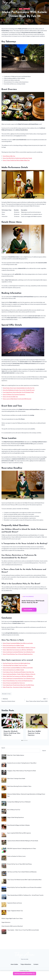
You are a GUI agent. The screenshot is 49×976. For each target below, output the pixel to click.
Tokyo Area (22, 20)
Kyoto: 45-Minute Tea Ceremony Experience (14, 394)
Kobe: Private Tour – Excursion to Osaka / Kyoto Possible (17, 687)
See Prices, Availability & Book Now (23, 973)
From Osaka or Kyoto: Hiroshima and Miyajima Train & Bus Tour (18, 672)
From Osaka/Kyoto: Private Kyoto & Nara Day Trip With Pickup (18, 685)
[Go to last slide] (4, 726)
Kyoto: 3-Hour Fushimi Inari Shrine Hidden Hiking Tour (16, 160)
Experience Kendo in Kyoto (8, 700)
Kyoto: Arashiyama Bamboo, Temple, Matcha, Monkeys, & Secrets (19, 647)
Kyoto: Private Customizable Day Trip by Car (14, 683)
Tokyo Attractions (25, 964)
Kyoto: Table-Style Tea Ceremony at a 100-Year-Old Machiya (18, 649)
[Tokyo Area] (9, 3)
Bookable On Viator (6, 693)
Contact (35, 964)
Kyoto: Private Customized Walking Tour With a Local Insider (18, 643)
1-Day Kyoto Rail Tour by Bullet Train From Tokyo (15, 665)
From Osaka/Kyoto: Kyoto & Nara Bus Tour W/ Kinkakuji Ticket (18, 392)
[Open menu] (45, 2)
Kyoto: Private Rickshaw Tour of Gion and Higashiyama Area (18, 654)
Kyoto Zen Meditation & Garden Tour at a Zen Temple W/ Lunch (19, 390)
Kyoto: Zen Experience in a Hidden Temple (13, 645)
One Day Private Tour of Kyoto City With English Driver (16, 663)
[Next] (45, 726)
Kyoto (20, 8)
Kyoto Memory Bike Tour (9, 156)
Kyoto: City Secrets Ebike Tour (10, 396)
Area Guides (14, 964)
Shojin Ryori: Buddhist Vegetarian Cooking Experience (34, 733)
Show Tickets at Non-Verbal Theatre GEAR (36, 700)
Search (3, 747)
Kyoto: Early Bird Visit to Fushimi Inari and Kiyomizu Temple (17, 158)
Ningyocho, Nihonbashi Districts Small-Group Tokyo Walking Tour (12, 733)
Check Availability (28, 609)
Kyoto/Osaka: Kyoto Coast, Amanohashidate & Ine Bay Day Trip (18, 388)
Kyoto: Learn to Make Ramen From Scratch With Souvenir (17, 398)
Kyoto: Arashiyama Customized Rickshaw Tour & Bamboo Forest (19, 652)
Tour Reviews (26, 8)
